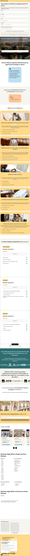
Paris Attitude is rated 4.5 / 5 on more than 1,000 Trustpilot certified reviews (15, 392)
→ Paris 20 (2, 479)
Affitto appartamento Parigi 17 (15, 527)
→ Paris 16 (2, 475)
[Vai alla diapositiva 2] (7, 435)
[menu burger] (29, 1)
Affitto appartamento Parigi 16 (15, 526)
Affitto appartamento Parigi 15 (15, 525)
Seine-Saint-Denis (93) (5, 481)
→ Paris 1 (2, 460)
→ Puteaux (15, 469)
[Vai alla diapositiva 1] (6, 435)
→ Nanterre (15, 468)
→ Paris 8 (2, 467)
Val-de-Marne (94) (18, 481)
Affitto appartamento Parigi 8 (5, 530)
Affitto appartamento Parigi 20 (15, 530)
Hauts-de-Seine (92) (18, 458)
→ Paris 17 (2, 476)
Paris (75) (2, 458)
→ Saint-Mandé (17, 484)
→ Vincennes (16, 483)
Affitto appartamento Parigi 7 (5, 529)
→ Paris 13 (2, 472)
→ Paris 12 (2, 471)
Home (2, 500)
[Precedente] (2, 433)
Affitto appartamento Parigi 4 (5, 526)
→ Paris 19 (2, 478)
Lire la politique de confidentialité (6, 549)
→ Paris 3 (2, 462)
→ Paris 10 (2, 469)
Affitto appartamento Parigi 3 (5, 525)
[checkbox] (11, 430)
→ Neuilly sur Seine (16, 462)
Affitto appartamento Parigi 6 (5, 528)
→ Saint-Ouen (3, 484)
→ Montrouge (16, 467)
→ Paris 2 (2, 461)
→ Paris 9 (2, 468)
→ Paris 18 (2, 477)
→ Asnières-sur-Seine (17, 463)
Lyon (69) (2, 495)
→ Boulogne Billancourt (17, 461)
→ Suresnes (15, 471)
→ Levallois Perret (16, 460)
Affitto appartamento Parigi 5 (5, 527)
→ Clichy (15, 464)
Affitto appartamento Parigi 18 (15, 528)
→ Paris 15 (2, 474)
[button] (2, 555)
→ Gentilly (16, 485)
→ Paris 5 (2, 464)
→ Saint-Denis (3, 483)
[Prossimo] (11, 433)
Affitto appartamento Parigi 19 (15, 529)
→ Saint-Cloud (16, 470)
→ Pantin (2, 485)
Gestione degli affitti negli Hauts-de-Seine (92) (10, 500)
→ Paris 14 (2, 473)
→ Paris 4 (2, 463)
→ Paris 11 (2, 470)
